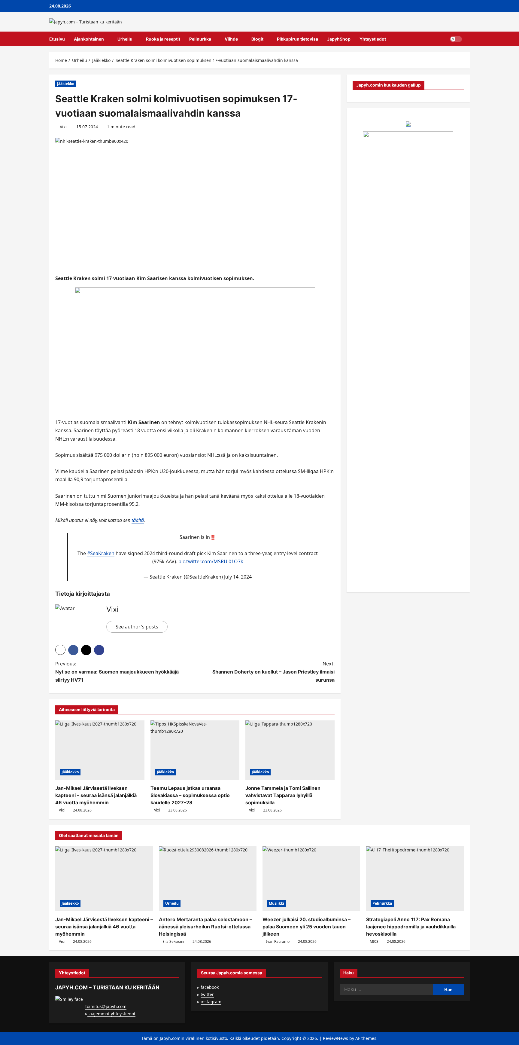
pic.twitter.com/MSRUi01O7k (210, 561)
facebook (210, 987)
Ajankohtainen (89, 38)
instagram (211, 1001)
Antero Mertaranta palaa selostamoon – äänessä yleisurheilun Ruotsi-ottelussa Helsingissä (205, 926)
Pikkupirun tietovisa (297, 38)
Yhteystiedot (373, 38)
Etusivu (57, 38)
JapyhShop (339, 38)
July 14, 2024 (238, 576)
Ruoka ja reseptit (163, 38)
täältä (138, 520)
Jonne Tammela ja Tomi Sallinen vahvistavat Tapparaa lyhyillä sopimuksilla (282, 795)
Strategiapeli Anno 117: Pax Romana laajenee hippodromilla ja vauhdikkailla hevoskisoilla (411, 926)
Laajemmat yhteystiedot (111, 1013)
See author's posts (137, 626)
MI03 (374, 941)
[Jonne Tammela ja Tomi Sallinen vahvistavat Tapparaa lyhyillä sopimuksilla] (290, 750)
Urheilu (124, 38)
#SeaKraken (100, 553)
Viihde (231, 38)
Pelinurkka (200, 38)
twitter (207, 994)
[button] (468, 39)
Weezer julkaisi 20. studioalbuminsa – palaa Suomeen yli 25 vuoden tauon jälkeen (307, 926)
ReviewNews (335, 1038)
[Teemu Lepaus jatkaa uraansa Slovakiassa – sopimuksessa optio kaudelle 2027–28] (195, 750)
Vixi (63, 127)
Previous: (117, 672)
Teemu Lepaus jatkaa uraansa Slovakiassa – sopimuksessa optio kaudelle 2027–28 (190, 795)
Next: (273, 672)
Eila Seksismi (173, 941)
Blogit (257, 38)
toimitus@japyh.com (105, 1006)
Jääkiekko (65, 83)
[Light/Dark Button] (456, 39)
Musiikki (276, 903)
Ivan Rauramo (278, 941)
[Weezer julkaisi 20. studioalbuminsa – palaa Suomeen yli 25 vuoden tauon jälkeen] (311, 879)
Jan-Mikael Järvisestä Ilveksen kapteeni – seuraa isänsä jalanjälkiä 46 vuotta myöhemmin (96, 795)
